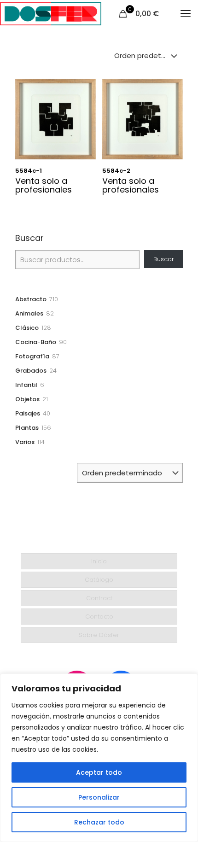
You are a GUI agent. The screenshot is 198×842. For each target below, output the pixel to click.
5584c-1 (28, 170)
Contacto (99, 616)
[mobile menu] (185, 14)
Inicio (99, 561)
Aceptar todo (99, 772)
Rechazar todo (99, 822)
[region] (99, 757)
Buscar (29, 238)
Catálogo (99, 579)
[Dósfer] (50, 13)
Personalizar (99, 797)
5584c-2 (116, 170)
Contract (99, 598)
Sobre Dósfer (99, 635)
